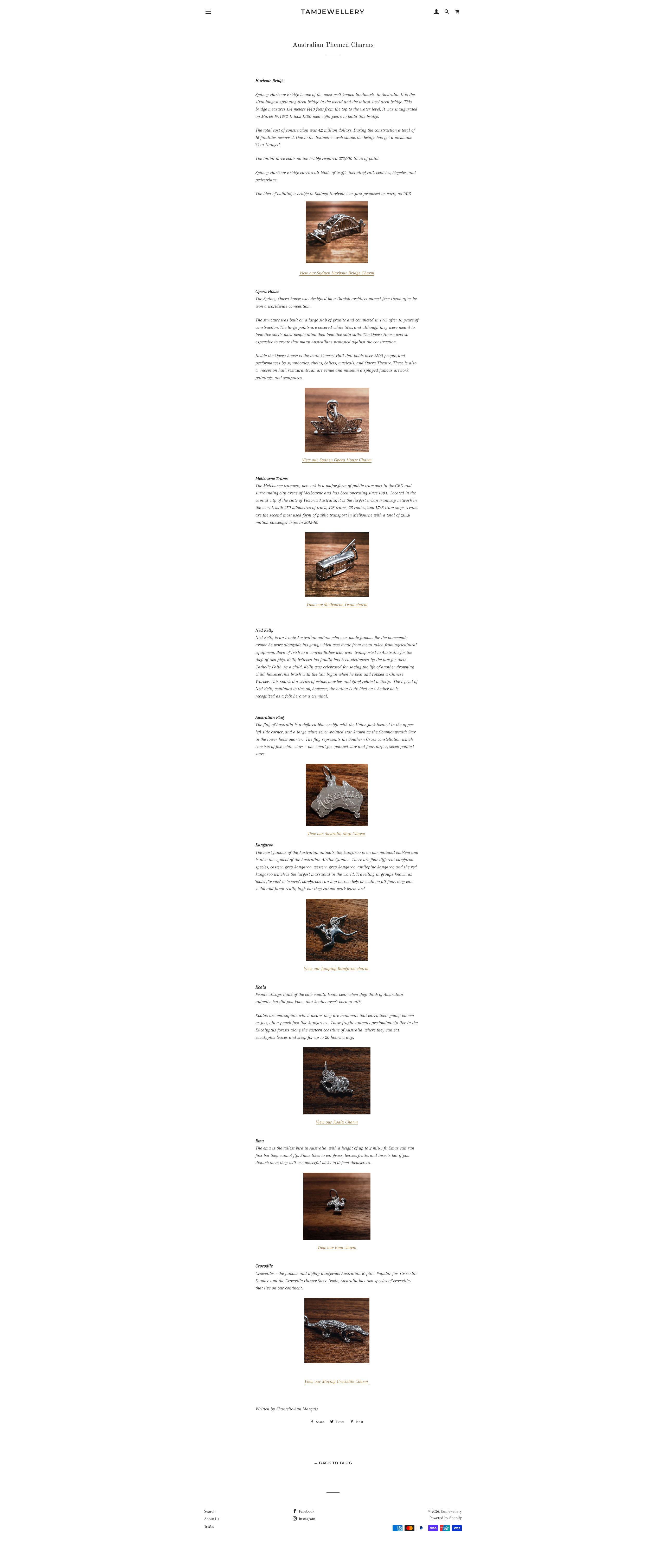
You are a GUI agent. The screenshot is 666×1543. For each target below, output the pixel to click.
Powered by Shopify (446, 1517)
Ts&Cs (209, 1526)
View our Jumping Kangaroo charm (337, 968)
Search (209, 1511)
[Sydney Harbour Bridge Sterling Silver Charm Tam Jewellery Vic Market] (337, 261)
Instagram (306, 1518)
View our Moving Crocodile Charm (337, 1381)
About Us (211, 1518)
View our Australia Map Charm (336, 833)
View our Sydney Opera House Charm (337, 459)
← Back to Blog (333, 1463)
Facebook (306, 1511)
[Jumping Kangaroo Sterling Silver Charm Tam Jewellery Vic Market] (336, 930)
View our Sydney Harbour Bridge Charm (336, 272)
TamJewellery (333, 12)
